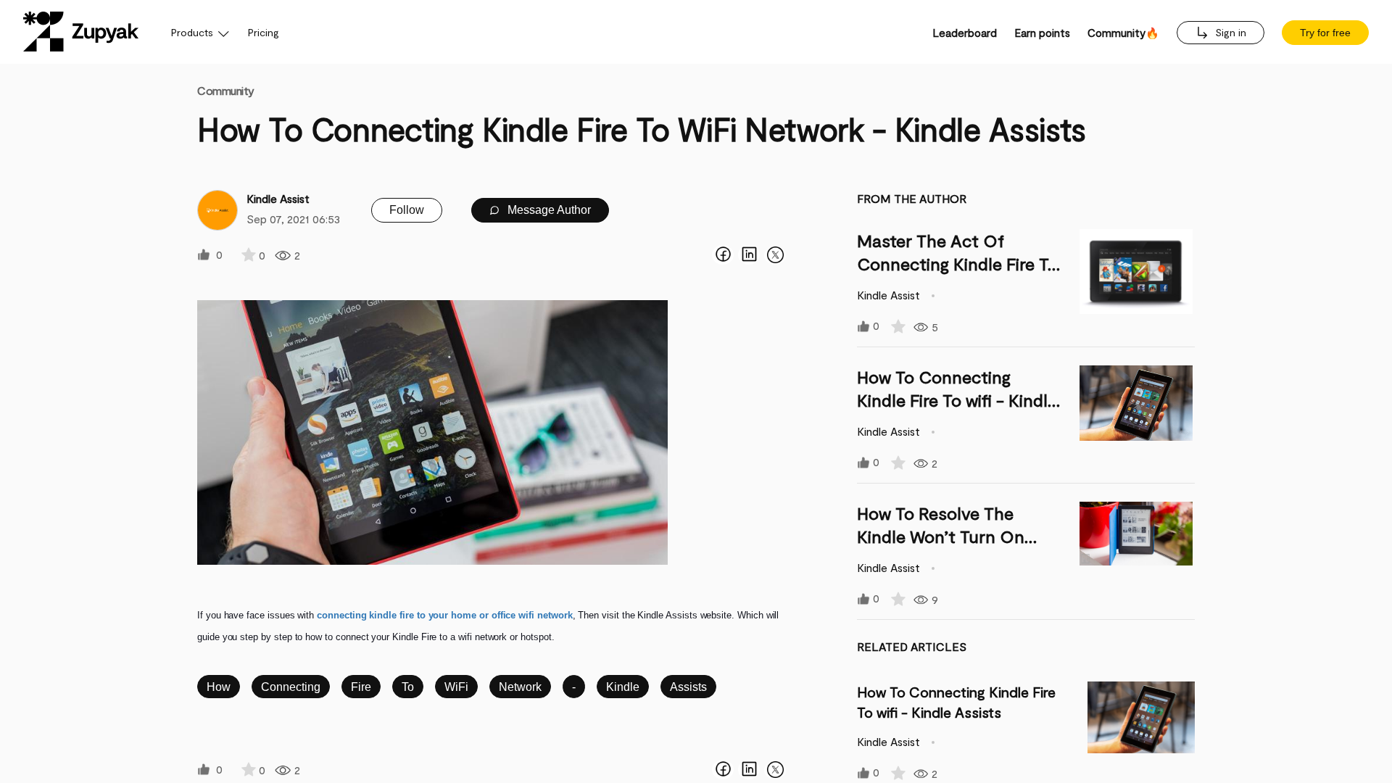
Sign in (1229, 32)
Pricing (263, 32)
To (408, 687)
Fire (361, 687)
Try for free (1325, 32)
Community (225, 90)
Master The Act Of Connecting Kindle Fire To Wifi (957, 263)
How (219, 687)
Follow (406, 210)
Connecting (290, 687)
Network (520, 687)
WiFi (456, 687)
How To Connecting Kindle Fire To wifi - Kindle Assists (957, 400)
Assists (688, 687)
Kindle (622, 687)
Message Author (548, 210)
